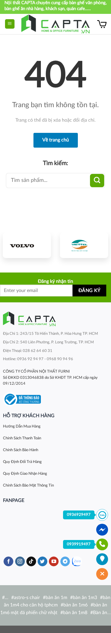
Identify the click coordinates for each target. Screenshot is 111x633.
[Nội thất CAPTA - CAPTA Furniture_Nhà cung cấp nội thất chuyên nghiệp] (55, 24)
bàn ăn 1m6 (75, 605)
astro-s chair (27, 597)
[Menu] (10, 24)
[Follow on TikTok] (31, 562)
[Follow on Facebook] (8, 562)
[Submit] (97, 180)
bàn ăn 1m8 (75, 612)
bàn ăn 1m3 (85, 597)
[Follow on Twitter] (42, 562)
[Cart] (102, 24)
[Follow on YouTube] (54, 562)
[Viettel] (84, 245)
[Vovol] (27, 245)
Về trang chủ (55, 140)
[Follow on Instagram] (20, 562)
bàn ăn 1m (56, 597)
